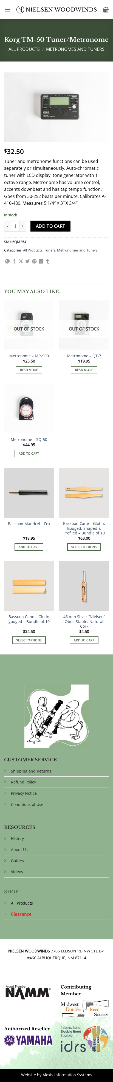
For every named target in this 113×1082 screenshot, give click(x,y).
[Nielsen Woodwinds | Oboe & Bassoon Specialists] (56, 9)
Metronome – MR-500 (29, 355)
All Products (24, 49)
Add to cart (50, 226)
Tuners (49, 250)
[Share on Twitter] (27, 261)
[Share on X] (21, 261)
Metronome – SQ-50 (29, 439)
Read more (29, 370)
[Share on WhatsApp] (7, 261)
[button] (7, 9)
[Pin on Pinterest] (34, 261)
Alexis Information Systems (67, 1074)
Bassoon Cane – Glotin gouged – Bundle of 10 (29, 619)
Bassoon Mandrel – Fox (29, 523)
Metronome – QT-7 (84, 355)
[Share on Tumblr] (48, 261)
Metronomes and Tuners (75, 49)
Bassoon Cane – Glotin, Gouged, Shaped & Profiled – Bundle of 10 (84, 528)
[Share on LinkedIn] (41, 261)
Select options (84, 547)
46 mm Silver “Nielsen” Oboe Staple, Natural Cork (84, 621)
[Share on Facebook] (14, 261)
